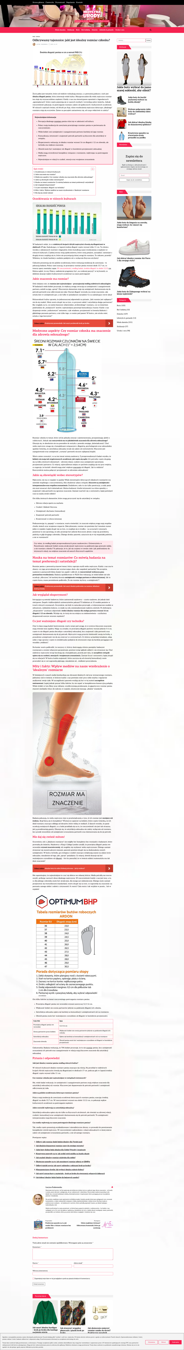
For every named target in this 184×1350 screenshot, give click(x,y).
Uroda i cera (119, 30)
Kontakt (79, 2)
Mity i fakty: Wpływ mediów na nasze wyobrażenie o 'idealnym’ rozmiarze (62, 190)
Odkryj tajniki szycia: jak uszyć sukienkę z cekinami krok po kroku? (63, 1166)
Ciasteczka (50, 2)
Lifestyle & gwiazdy (106, 30)
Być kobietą (85, 30)
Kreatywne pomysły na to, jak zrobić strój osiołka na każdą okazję (62, 1154)
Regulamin (70, 2)
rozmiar (89, 1048)
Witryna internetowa (40, 1271)
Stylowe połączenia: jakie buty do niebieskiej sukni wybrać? (139, 111)
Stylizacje (70, 30)
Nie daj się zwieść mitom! (44, 193)
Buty (78, 30)
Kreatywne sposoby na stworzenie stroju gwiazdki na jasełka (138, 135)
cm (110, 268)
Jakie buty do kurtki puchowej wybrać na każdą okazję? (137, 99)
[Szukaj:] (131, 40)
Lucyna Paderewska (42, 44)
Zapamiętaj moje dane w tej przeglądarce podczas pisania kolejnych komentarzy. (62, 1279)
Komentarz (37, 1247)
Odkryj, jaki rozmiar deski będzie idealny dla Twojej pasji (59, 1142)
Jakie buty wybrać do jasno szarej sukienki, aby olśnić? (134, 89)
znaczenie (77, 467)
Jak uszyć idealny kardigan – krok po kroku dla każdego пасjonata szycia (45, 1330)
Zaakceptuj (175, 1342)
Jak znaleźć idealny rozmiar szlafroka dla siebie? (56, 1158)
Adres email (78, 1263)
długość (59, 858)
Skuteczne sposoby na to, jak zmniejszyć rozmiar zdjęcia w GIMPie (63, 1162)
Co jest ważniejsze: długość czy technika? (49, 188)
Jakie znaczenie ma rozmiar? (45, 174)
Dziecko (95, 30)
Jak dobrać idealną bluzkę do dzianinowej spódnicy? (139, 123)
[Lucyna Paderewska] (38, 1199)
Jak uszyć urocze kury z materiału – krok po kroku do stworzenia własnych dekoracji (70, 1174)
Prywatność (60, 2)
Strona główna (38, 2)
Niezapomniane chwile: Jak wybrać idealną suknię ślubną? (60, 1170)
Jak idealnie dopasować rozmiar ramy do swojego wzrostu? (60, 1146)
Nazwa (36, 1263)
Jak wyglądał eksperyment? (45, 185)
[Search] (150, 30)
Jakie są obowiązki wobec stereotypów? (49, 180)
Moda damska (60, 30)
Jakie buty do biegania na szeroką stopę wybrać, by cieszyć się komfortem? (132, 225)
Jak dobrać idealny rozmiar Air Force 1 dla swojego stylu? (133, 259)
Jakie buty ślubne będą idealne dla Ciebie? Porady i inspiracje (61, 1150)
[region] (92, 1341)
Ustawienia (151, 1342)
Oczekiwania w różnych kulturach (47, 172)
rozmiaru (57, 121)
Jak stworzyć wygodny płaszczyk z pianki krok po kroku (72, 1330)
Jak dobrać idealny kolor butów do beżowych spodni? (57, 1178)
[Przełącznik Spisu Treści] (91, 169)
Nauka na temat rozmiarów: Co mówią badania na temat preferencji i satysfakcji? (64, 182)
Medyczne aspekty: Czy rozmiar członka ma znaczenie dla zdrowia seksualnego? (64, 177)
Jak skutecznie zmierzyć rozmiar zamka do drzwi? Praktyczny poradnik (99, 1330)
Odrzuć (163, 1342)
